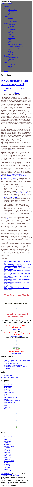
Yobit (11, 149)
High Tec (10, 31)
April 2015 (7, 454)
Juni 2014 (7, 467)
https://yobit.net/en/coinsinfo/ (12, 197)
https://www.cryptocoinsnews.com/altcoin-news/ (13, 175)
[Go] (19, 331)
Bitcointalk (10, 219)
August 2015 (8, 447)
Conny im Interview (6, 375)
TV (5, 69)
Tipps (6, 16)
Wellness (10, 52)
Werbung (10, 54)
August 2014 (8, 464)
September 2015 (9, 446)
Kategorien (7, 23)
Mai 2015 (7, 452)
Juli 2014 (7, 466)
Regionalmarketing (13, 48)
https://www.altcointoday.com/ (8, 178)
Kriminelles (11, 38)
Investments (11, 36)
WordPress (16, 475)
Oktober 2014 (8, 462)
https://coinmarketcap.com (11, 203)
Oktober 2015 (8, 444)
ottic (18, 88)
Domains (10, 18)
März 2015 (7, 456)
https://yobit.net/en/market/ (20, 192)
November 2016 (9, 436)
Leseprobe (11, 11)
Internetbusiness (12, 34)
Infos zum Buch (12, 10)
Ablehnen (10, 484)
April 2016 (7, 438)
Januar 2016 (7, 443)
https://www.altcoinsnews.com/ (15, 174)
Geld (9, 28)
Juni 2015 (7, 451)
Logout (10, 67)
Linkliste (10, 13)
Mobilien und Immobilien (15, 44)
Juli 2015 (7, 449)
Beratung (10, 61)
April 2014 (7, 471)
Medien (10, 41)
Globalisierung (12, 29)
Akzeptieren (4, 484)
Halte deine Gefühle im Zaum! (13, 365)
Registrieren (11, 64)
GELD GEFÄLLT (6, 474)
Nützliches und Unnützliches (16, 46)
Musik (10, 43)
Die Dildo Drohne (9, 362)
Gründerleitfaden (13, 21)
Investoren (11, 20)
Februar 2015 (8, 457)
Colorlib (3, 475)
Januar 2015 (7, 459)
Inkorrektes (11, 33)
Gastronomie (11, 26)
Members (7, 62)
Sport (9, 51)
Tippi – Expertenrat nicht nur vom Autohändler (18, 360)
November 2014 (9, 461)
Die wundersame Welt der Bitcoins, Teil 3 (14, 82)
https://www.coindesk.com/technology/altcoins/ (13, 177)
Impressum (11, 59)
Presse (6, 71)
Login (10, 66)
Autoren (10, 15)
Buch (6, 8)
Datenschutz (11, 24)
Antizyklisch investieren (11, 363)
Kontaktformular (13, 57)
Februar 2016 (8, 441)
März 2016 (7, 439)
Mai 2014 (7, 469)
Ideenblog (7, 6)
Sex (9, 49)
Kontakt (6, 56)
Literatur (10, 39)
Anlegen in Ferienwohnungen (9, 377)
